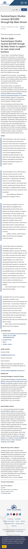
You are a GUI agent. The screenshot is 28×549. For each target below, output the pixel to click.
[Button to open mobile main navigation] (25, 2)
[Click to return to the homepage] (5, 3)
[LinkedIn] (20, 514)
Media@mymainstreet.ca (8, 355)
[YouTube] (17, 514)
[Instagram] (11, 514)
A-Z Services (10, 519)
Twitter (13, 440)
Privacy (17, 521)
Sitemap (23, 521)
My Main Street (7, 340)
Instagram (4, 442)
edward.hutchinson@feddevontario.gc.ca (12, 370)
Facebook (18, 440)
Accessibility (18, 519)
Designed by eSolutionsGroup (14, 535)
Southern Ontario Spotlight (16, 438)
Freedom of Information (8, 521)
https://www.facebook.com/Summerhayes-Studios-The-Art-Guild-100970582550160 (15, 335)
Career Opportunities (9, 523)
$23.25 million (6, 93)
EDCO (4, 342)
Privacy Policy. (19, 543)
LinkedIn (12, 442)
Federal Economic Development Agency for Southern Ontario (14, 95)
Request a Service (20, 523)
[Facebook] (8, 514)
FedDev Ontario (7, 344)
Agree (4, 546)
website (20, 477)
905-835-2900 (7, 493)
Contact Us (14, 526)
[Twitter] (14, 514)
